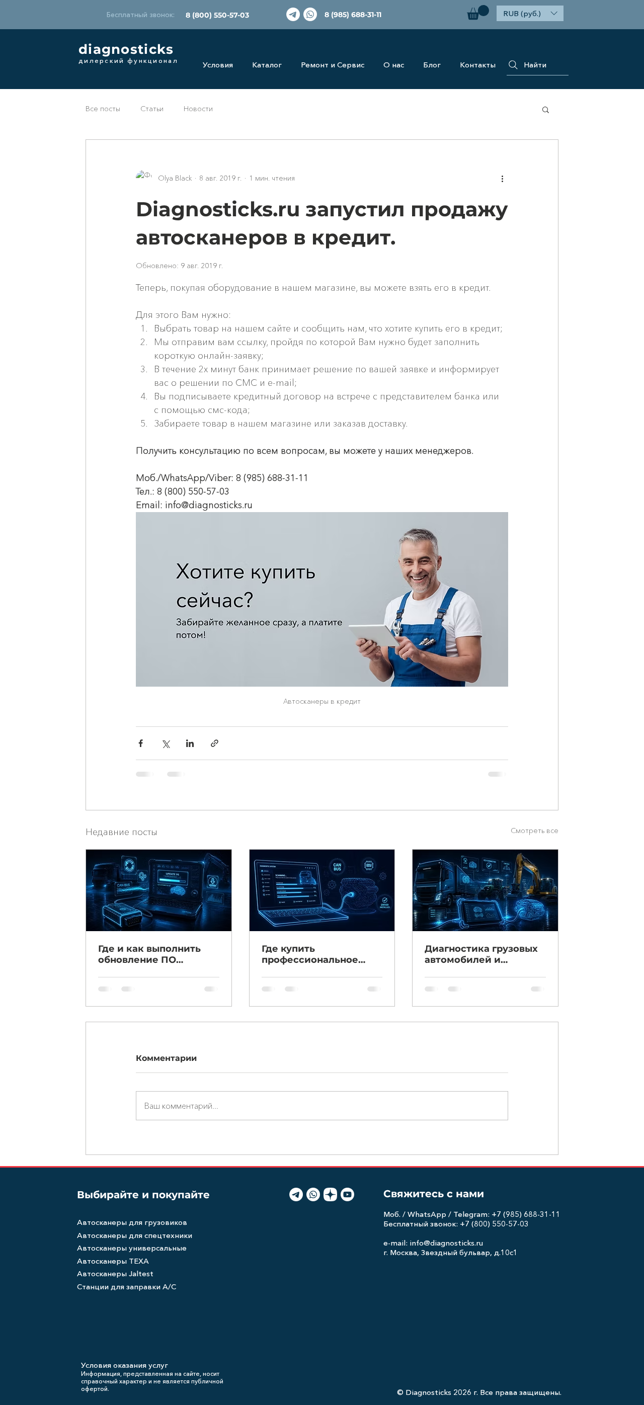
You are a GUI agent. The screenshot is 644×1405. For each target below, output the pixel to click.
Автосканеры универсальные (132, 1248)
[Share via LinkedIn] (190, 743)
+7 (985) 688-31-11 (526, 1214)
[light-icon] (330, 1194)
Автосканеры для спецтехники (134, 1235)
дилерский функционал (128, 60)
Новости (198, 108)
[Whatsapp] (310, 14)
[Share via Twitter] (165, 743)
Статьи (152, 108)
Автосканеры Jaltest (115, 1273)
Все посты (103, 108)
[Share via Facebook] (140, 743)
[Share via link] (214, 743)
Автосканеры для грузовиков (132, 1222)
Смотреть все (534, 830)
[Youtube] (347, 1194)
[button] (478, 12)
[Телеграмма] (293, 14)
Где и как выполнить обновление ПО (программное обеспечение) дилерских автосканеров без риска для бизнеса (158, 954)
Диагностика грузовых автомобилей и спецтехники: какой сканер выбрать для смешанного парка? (481, 954)
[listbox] (530, 13)
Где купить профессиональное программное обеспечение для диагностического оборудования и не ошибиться (310, 954)
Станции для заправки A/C (126, 1286)
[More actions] (502, 178)
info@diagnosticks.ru (446, 1243)
